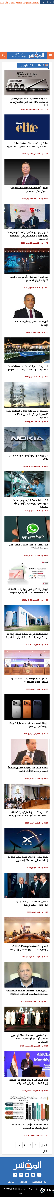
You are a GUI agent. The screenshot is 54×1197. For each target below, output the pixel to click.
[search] (3, 55)
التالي (44, 1151)
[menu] (50, 55)
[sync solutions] (47, 1191)
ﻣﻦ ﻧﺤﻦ (23, 1182)
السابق (44, 1145)
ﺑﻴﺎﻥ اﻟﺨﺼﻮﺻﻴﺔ (39, 1182)
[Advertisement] (27, 28)
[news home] (27, 1165)
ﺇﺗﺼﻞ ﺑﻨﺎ (11, 1182)
